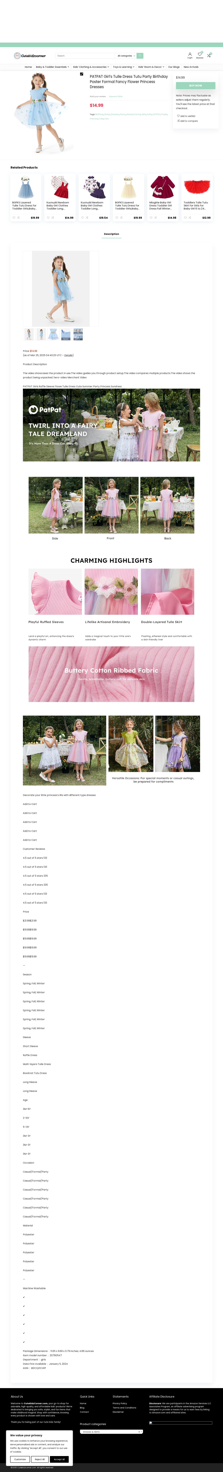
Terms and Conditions (124, 1407)
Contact (84, 1411)
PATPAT (156, 114)
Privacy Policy (120, 1403)
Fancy (123, 114)
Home (28, 67)
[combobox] (111, 1432)
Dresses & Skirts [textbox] (110, 1431)
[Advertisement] (91, 21)
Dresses (115, 114)
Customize (20, 1459)
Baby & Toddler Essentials (51, 67)
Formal (137, 114)
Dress (107, 114)
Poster (164, 114)
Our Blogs (174, 67)
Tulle (101, 118)
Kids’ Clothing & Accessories (89, 67)
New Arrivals (191, 67)
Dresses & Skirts (115, 96)
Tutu (107, 118)
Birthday (100, 114)
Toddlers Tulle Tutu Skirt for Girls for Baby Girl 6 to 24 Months (196, 207)
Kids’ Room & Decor (150, 67)
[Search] (140, 56)
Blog (82, 1407)
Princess (94, 118)
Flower (130, 114)
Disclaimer (118, 1411)
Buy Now (195, 85)
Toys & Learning (122, 67)
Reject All (40, 1459)
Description (111, 234)
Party (149, 114)
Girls (144, 114)
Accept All (59, 1459)
